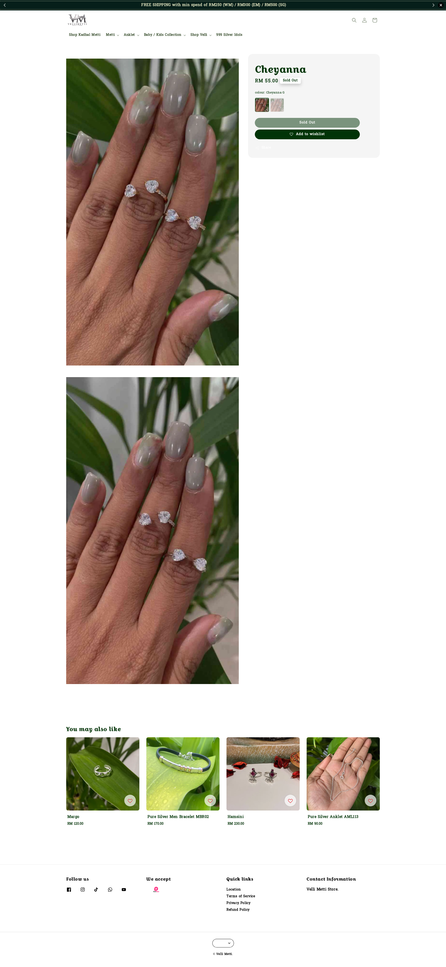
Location (233, 890)
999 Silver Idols (229, 35)
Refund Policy (238, 909)
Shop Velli (198, 35)
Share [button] (266, 148)
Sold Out (307, 122)
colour (270, 92)
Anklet (129, 35)
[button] (354, 20)
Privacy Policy (238, 903)
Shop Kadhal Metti (84, 35)
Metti (110, 35)
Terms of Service (240, 896)
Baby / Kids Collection (162, 35)
